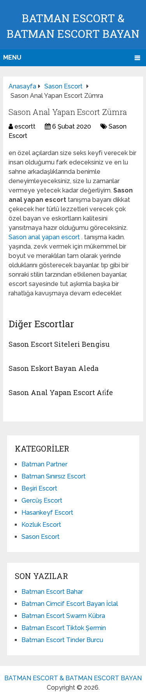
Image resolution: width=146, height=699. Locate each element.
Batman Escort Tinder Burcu (62, 640)
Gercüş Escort (41, 500)
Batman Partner (44, 464)
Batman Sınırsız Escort (53, 476)
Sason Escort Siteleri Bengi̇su (59, 344)
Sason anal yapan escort (45, 237)
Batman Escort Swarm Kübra (63, 616)
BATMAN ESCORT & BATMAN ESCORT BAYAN (73, 678)
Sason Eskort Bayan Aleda (54, 368)
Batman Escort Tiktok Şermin (63, 628)
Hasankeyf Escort (47, 512)
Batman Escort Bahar (52, 591)
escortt (24, 126)
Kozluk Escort (41, 524)
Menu (12, 57)
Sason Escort (40, 536)
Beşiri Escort (39, 488)
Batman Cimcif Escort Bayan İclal (69, 603)
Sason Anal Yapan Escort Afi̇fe (61, 392)
